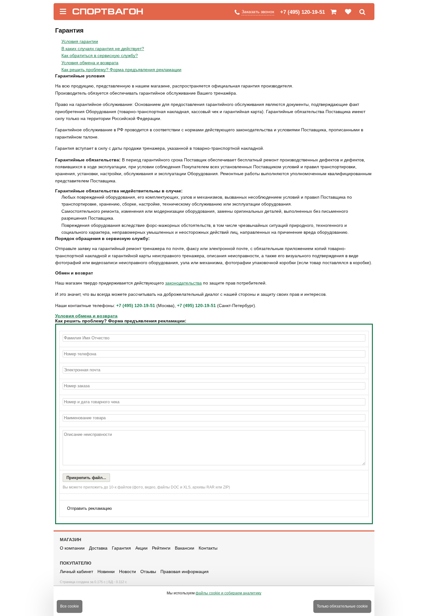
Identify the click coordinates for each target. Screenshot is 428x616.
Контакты (208, 548)
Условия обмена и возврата (89, 62)
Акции (141, 548)
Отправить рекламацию (89, 508)
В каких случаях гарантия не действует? (102, 48)
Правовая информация (184, 571)
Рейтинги (161, 548)
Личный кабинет (76, 571)
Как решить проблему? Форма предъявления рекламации (121, 69)
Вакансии (184, 548)
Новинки (106, 571)
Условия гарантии (79, 41)
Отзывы (148, 571)
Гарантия (121, 548)
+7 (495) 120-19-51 (302, 12)
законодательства (183, 282)
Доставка (98, 548)
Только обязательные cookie (342, 606)
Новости (127, 571)
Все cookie (69, 606)
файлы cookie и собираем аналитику (228, 593)
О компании (72, 548)
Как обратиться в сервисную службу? (99, 55)
